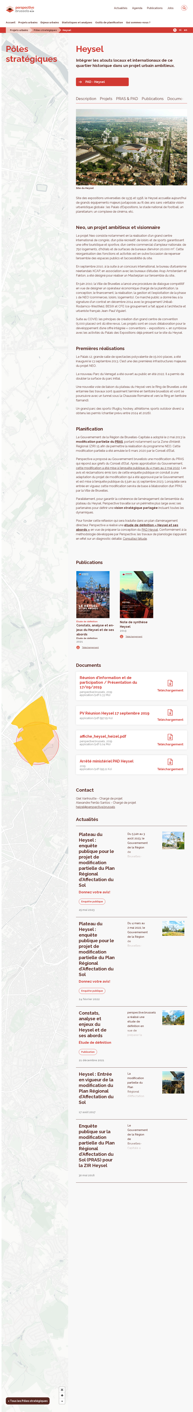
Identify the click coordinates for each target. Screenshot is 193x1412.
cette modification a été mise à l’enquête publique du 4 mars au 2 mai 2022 (128, 468)
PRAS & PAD (127, 98)
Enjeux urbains (50, 22)
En (185, 30)
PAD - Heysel (95, 82)
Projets (106, 98)
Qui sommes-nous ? (138, 22)
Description (86, 98)
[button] (62, 1390)
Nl (180, 30)
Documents (177, 98)
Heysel (67, 30)
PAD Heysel (150, 529)
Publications (155, 8)
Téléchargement (90, 647)
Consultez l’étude (135, 538)
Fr (175, 30)
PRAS (119, 441)
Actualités (120, 8)
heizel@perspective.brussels (95, 807)
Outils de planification (109, 22)
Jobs (170, 8)
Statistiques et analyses (77, 22)
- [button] (62, 1401)
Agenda (137, 8)
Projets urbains (28, 22)
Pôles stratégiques (45, 30)
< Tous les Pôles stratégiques (27, 1400)
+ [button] (62, 1395)
